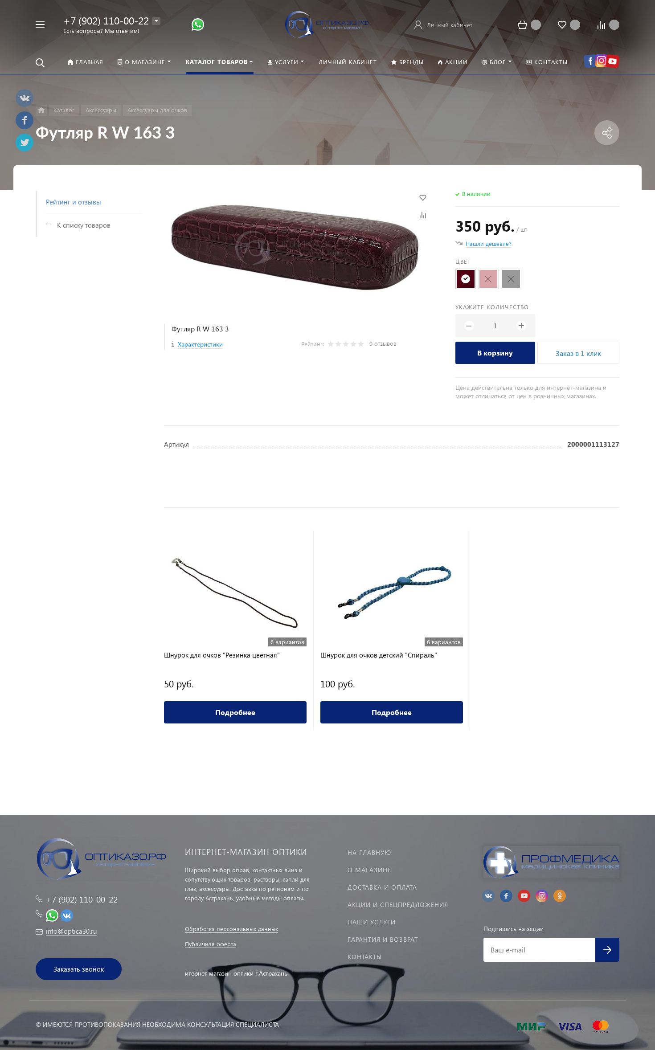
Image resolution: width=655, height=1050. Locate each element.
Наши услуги (372, 922)
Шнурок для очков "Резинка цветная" (222, 655)
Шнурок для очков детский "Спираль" (378, 655)
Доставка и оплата (382, 887)
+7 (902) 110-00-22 (106, 20)
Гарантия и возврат (383, 939)
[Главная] (41, 110)
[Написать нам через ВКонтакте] (67, 914)
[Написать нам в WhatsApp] (198, 24)
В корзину (495, 352)
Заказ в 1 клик (578, 353)
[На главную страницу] (327, 23)
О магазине (369, 870)
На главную (369, 852)
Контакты (365, 956)
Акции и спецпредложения (398, 904)
